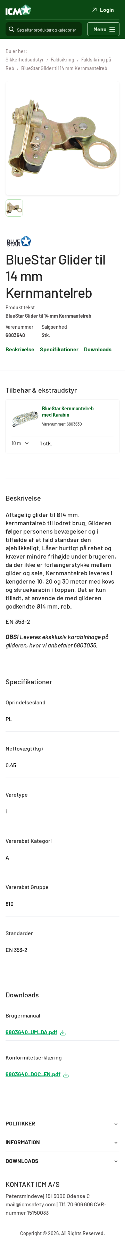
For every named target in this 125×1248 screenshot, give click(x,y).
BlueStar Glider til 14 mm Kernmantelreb (64, 68)
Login (107, 9)
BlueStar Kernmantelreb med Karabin (68, 411)
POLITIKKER (20, 1123)
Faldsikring (62, 59)
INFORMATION (23, 1142)
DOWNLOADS (22, 1160)
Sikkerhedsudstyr (25, 59)
